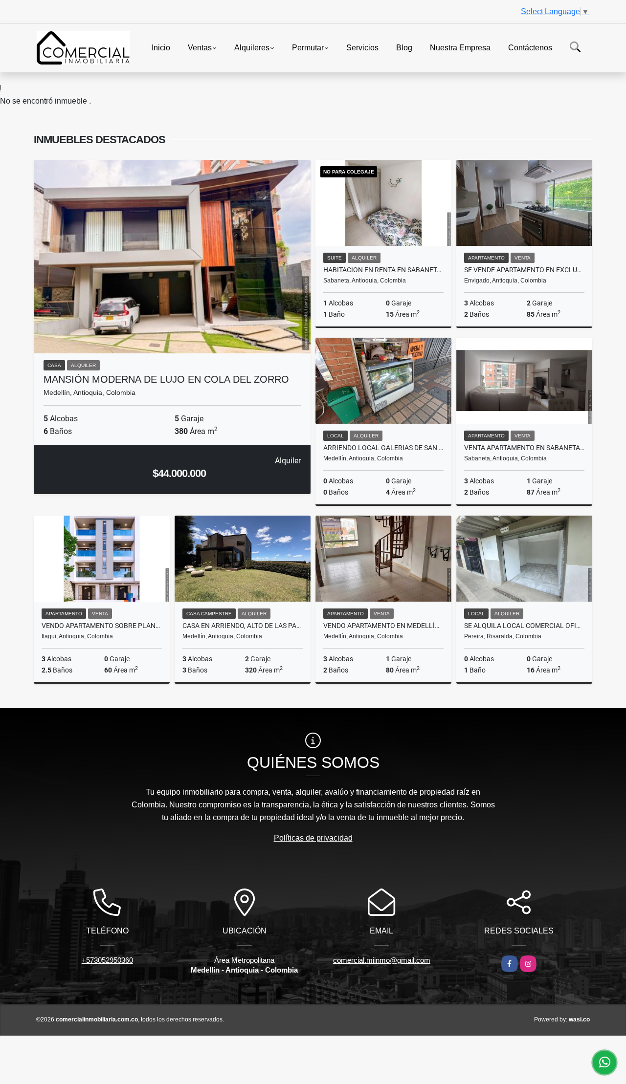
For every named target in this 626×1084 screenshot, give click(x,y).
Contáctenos (530, 47)
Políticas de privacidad (313, 838)
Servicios (362, 47)
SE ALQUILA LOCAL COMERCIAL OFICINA (524, 625)
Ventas (200, 47)
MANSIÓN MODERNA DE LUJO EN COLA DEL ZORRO (166, 379)
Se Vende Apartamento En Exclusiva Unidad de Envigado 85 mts (524, 270)
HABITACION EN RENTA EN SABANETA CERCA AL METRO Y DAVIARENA (383, 270)
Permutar (308, 47)
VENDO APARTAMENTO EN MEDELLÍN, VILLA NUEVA (383, 625)
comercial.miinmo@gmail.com (381, 960)
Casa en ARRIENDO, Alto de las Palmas (242, 625)
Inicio (161, 47)
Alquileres (251, 47)
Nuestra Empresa (460, 47)
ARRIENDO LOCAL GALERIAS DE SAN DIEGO (383, 448)
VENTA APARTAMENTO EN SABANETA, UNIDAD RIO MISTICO (524, 448)
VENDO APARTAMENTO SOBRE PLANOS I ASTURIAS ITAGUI (102, 625)
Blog (404, 47)
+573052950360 (107, 960)
